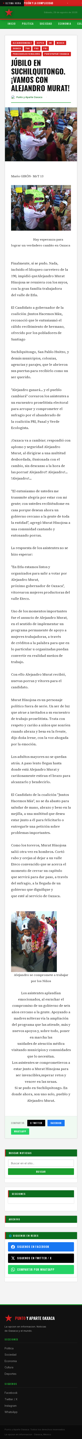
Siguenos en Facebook (33, 1247)
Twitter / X (11, 1399)
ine (50, 42)
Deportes (10, 1373)
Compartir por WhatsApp (36, 1269)
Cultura (9, 1367)
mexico (60, 42)
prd (36, 48)
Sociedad (46, 23)
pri (45, 48)
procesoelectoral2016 (26, 53)
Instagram (11, 1405)
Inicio (12, 23)
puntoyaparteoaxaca (56, 53)
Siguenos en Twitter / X (34, 1258)
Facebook (56, 1123)
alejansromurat (22, 42)
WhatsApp (20, 1131)
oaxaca (17, 48)
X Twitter (36, 1123)
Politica (28, 23)
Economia (64, 23)
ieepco (40, 42)
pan (28, 48)
